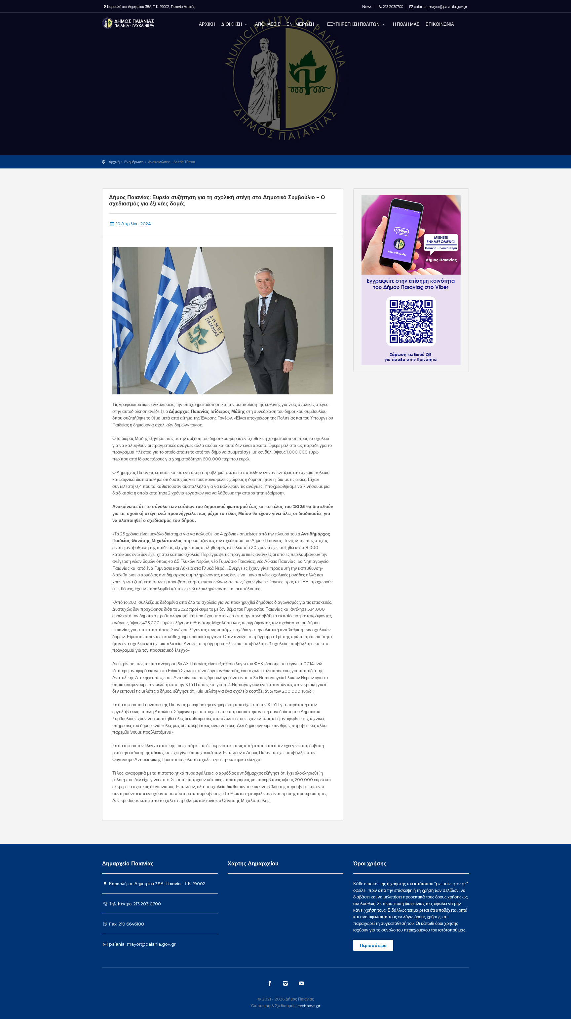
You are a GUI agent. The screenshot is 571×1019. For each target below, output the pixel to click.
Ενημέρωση (133, 162)
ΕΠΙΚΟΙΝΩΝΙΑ (440, 24)
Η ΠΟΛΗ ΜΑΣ (406, 24)
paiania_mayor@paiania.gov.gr (440, 6)
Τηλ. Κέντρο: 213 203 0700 (134, 903)
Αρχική (114, 162)
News (366, 6)
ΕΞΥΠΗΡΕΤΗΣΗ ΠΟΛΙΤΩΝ (353, 24)
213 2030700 (393, 6)
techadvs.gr (309, 1005)
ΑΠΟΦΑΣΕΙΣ (267, 24)
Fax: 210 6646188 (126, 924)
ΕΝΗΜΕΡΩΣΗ (300, 24)
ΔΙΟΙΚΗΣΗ (232, 24)
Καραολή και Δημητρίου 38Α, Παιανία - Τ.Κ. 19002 (156, 883)
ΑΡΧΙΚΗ (207, 24)
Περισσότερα (373, 945)
